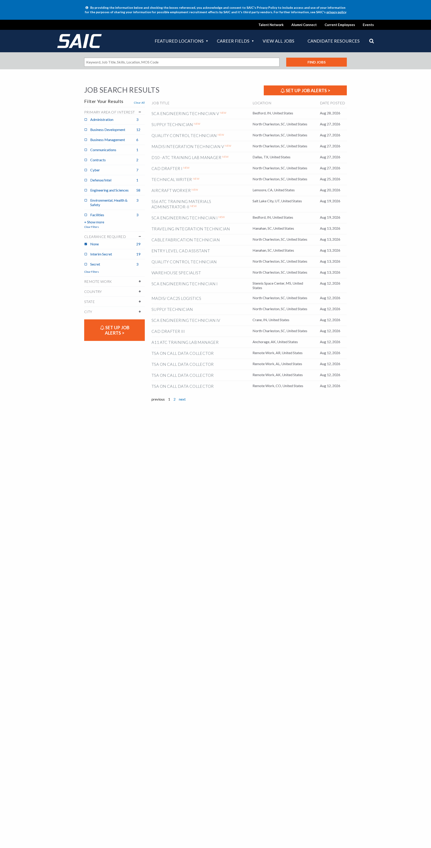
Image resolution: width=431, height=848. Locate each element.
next (182, 399)
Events (368, 25)
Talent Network (271, 25)
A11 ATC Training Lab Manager (185, 342)
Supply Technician (172, 124)
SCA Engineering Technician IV (186, 320)
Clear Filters (91, 227)
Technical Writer (172, 179)
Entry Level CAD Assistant (181, 250)
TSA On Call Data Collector (183, 353)
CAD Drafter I (167, 168)
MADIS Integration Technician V (188, 146)
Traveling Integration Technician (191, 228)
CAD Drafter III (168, 331)
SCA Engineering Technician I (185, 217)
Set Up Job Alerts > (307, 90)
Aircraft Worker (171, 190)
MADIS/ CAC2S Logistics (176, 298)
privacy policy (336, 12)
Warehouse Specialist (176, 272)
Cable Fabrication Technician (186, 239)
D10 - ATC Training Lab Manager (186, 157)
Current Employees (340, 25)
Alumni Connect (304, 25)
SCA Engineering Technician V (185, 113)
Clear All (139, 102)
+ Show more (94, 222)
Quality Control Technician (184, 135)
